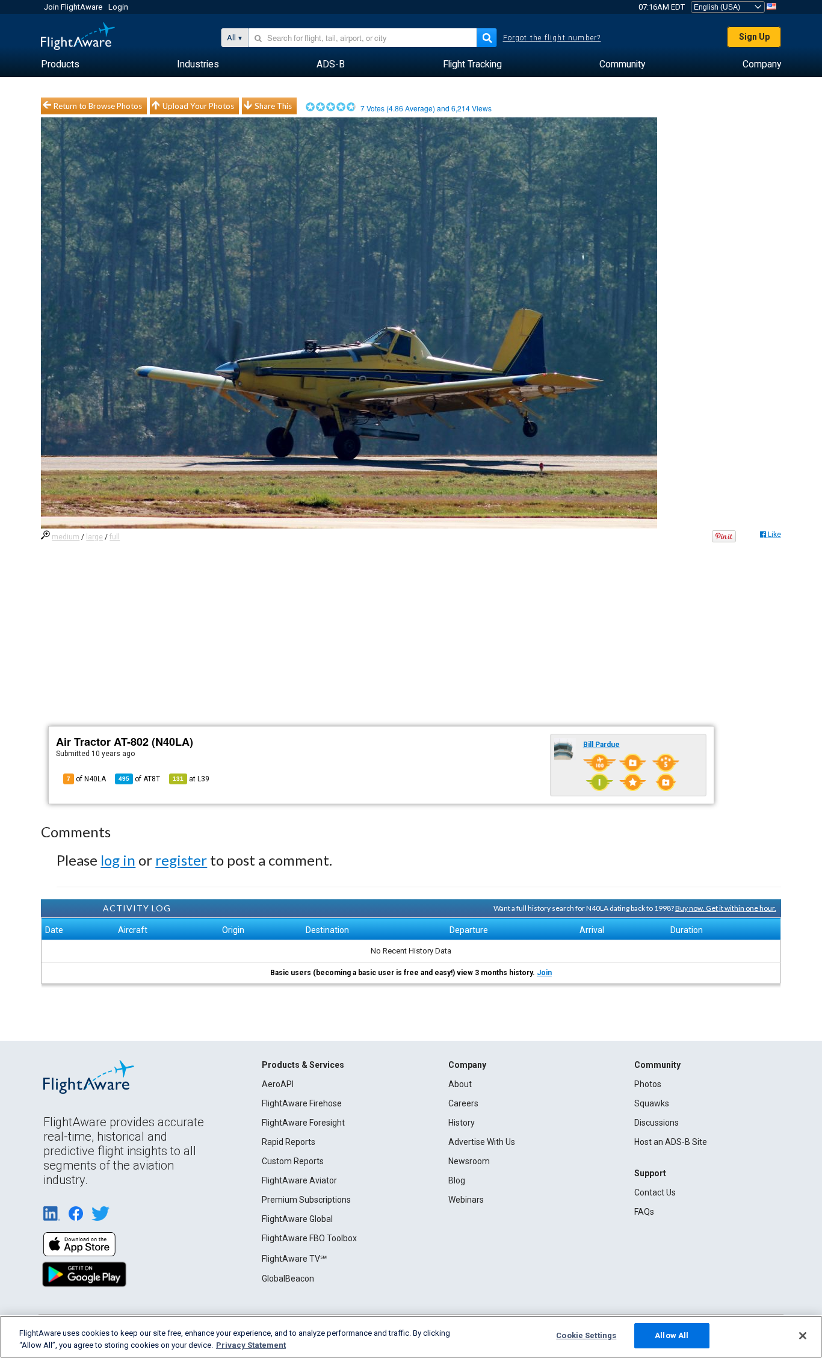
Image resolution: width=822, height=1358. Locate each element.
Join (544, 973)
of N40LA (86, 779)
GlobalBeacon (288, 1278)
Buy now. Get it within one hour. (725, 908)
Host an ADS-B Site (670, 1142)
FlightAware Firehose (302, 1103)
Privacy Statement (251, 1345)
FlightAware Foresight (303, 1122)
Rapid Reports (288, 1142)
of (139, 779)
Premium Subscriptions (306, 1200)
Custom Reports (293, 1161)
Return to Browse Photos (98, 106)
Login (118, 6)
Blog (456, 1180)
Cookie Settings (586, 1335)
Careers (463, 1103)
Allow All (671, 1335)
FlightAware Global (297, 1219)
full (115, 537)
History (461, 1122)
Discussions (656, 1122)
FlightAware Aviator (299, 1180)
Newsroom (469, 1161)
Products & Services (303, 1065)
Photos (647, 1084)
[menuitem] (60, 64)
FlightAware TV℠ (294, 1258)
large (94, 537)
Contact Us (655, 1192)
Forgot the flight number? (552, 38)
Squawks (651, 1103)
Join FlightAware (73, 6)
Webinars (466, 1200)
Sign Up (754, 37)
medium (65, 537)
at (191, 779)
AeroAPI (278, 1084)
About (460, 1084)
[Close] (803, 1335)
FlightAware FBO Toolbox (309, 1238)
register (181, 860)
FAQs (644, 1212)
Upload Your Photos (198, 106)
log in (117, 860)
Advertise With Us (481, 1142)
